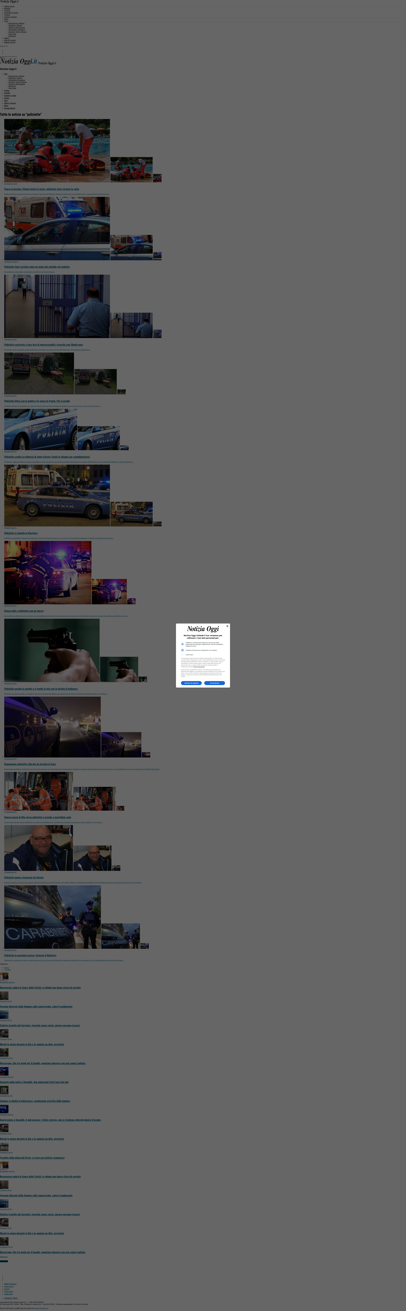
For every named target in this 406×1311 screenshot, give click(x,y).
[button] (203, 654)
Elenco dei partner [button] (199, 667)
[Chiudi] (227, 626)
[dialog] (203, 655)
